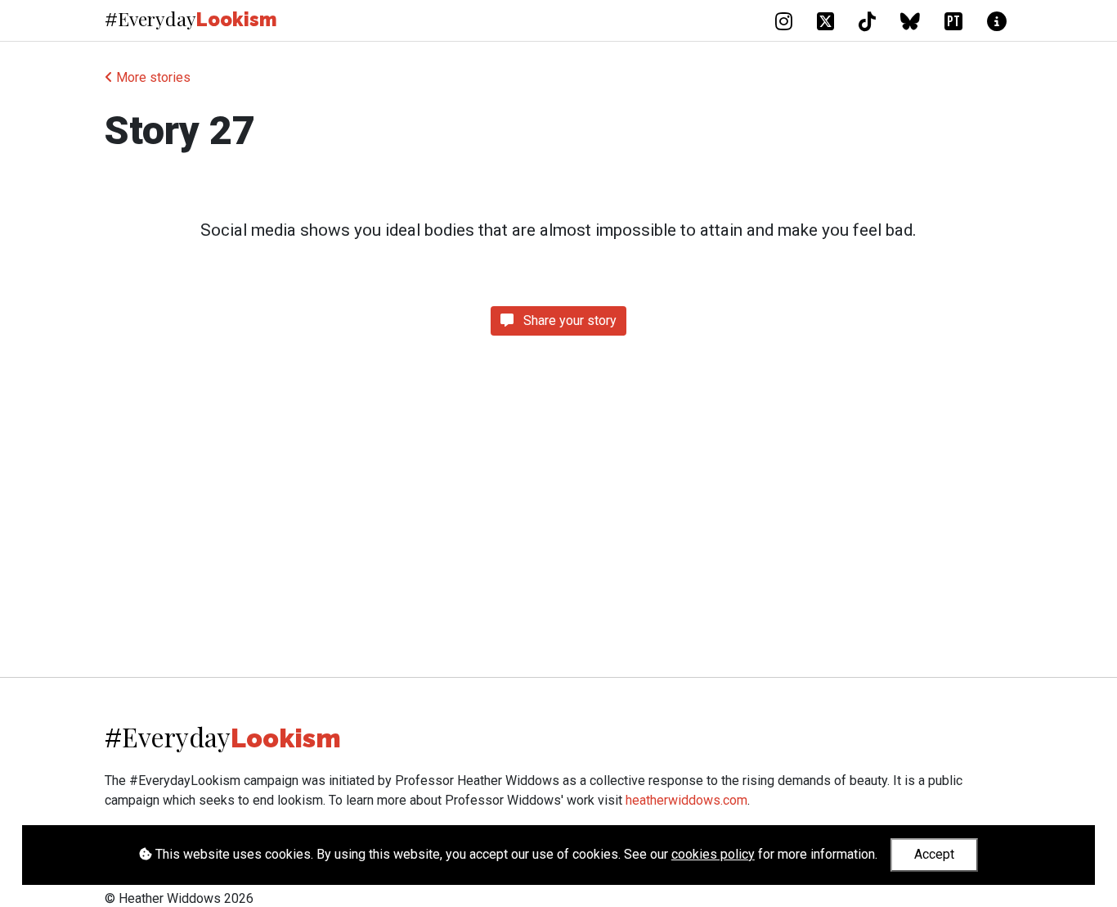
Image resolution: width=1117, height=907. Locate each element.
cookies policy (713, 854)
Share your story (568, 320)
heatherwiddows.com (686, 800)
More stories (152, 77)
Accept (934, 854)
